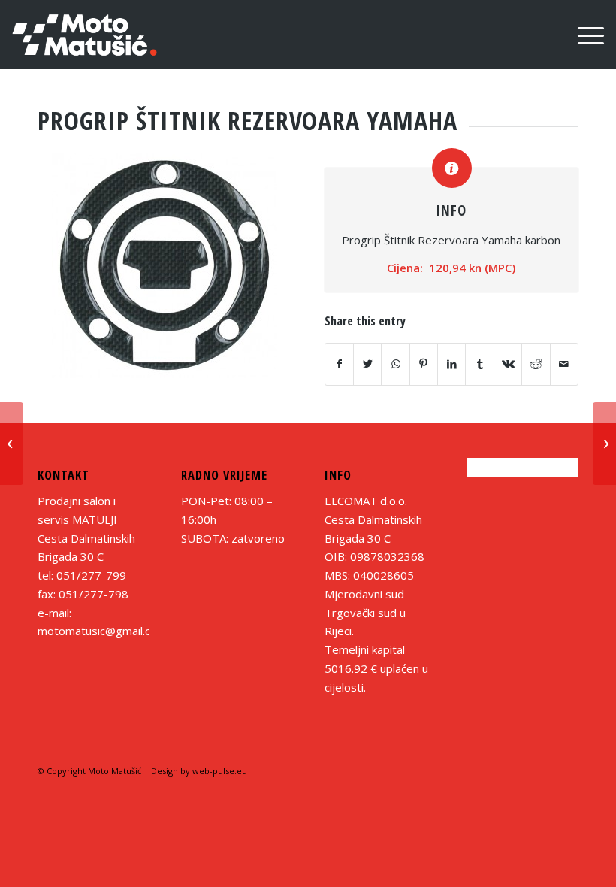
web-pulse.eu (219, 771)
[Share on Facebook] (339, 364)
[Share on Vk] (507, 364)
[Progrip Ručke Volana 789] (604, 443)
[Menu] (583, 34)
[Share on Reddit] (535, 364)
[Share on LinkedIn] (451, 364)
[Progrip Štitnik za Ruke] (11, 443)
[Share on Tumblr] (479, 364)
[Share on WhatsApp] (395, 364)
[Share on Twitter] (367, 364)
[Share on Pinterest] (423, 364)
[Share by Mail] (564, 364)
